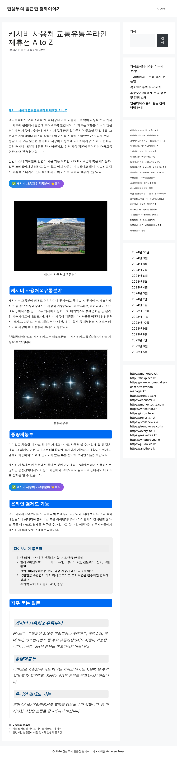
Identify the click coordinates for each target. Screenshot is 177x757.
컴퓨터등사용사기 (147, 220)
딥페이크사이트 (136, 162)
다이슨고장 (135, 157)
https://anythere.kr (143, 448)
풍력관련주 (135, 230)
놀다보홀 (152, 151)
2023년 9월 (140, 328)
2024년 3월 (140, 293)
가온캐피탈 (153, 130)
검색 (133, 31)
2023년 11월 (140, 317)
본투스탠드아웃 (157, 172)
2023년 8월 (140, 334)
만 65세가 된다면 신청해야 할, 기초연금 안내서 (51, 557)
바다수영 (147, 167)
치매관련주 (135, 215)
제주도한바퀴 (136, 209)
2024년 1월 (139, 305)
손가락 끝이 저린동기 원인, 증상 (41, 584)
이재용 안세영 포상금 (155, 199)
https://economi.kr (142, 400)
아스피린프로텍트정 (138, 188)
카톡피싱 (134, 220)
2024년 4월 (140, 287)
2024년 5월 (140, 281)
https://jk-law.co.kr (143, 444)
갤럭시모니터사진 (137, 135)
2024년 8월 (140, 264)
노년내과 (134, 151)
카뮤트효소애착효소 (150, 215)
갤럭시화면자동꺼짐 (138, 141)
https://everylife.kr (142, 431)
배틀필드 (134, 172)
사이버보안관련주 (147, 178)
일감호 (142, 204)
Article (161, 8)
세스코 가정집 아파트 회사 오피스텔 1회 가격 (37, 728)
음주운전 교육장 (137, 199)
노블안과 (143, 151)
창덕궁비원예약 (150, 209)
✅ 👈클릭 (36, 183)
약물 (151, 188)
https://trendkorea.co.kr (146, 426)
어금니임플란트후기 (138, 193)
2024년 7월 (140, 270)
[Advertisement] (61, 82)
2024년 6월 (140, 275)
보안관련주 (144, 172)
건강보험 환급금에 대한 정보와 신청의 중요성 (37, 732)
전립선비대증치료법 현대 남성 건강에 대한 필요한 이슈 (56, 571)
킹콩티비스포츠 (136, 225)
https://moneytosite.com (147, 404)
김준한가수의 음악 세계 (145, 87)
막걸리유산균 (136, 167)
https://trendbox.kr (143, 395)
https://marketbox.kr (144, 373)
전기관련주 (151, 204)
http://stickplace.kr (143, 378)
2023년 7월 (140, 340)
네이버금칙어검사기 (150, 146)
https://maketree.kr (143, 435)
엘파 (151, 193)
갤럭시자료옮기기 (154, 135)
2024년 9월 (140, 258)
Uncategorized (21, 724)
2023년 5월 (140, 352)
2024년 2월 (140, 299)
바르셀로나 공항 (159, 167)
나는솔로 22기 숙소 (157, 141)
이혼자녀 (134, 204)
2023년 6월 (140, 346)
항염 (143, 230)
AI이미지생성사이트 (138, 130)
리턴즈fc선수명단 (152, 162)
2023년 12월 (140, 311)
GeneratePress (115, 751)
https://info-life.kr (142, 413)
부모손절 (134, 178)
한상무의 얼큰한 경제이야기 (34, 8)
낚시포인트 (135, 146)
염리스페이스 (160, 193)
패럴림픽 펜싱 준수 (153, 225)
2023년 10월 (140, 322)
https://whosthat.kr (143, 409)
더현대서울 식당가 (149, 157)
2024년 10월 (140, 252)
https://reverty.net (142, 417)
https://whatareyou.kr (145, 439)
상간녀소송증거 (150, 183)
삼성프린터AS (136, 183)
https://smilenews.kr (144, 422)
